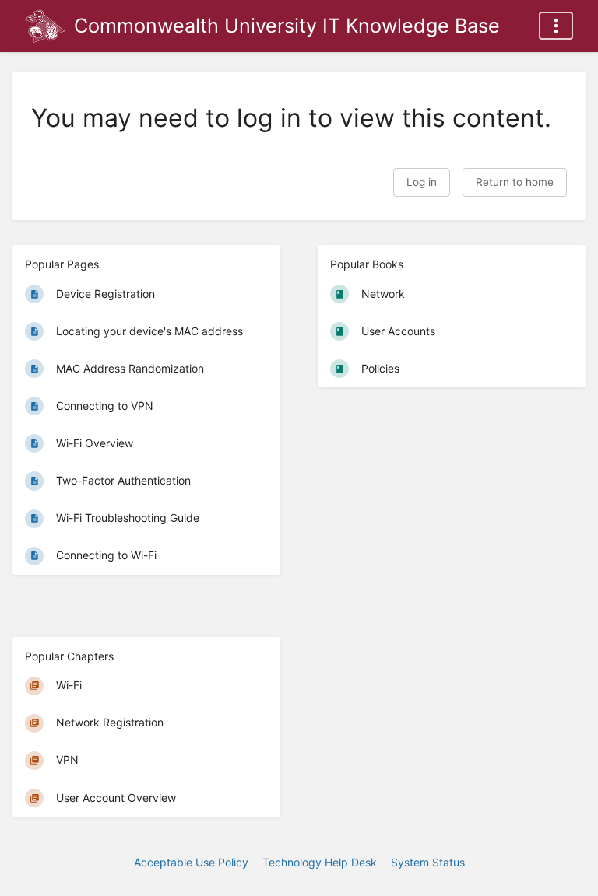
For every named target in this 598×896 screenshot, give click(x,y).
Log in (421, 182)
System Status (428, 862)
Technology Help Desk (319, 862)
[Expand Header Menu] (556, 26)
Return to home (515, 182)
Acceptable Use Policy (191, 862)
